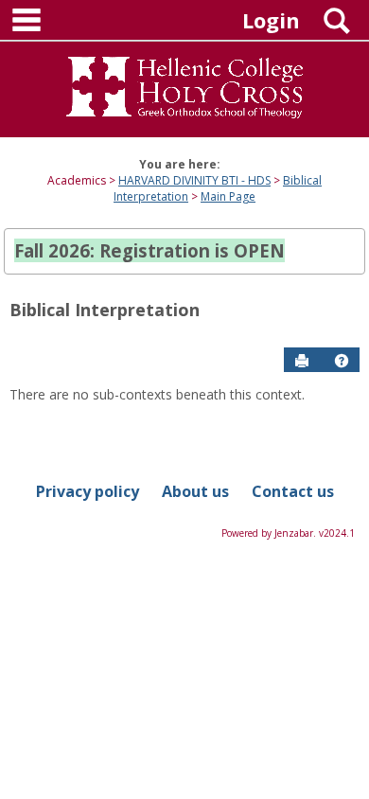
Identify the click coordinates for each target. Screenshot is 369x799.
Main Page (228, 196)
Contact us (293, 491)
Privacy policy (87, 491)
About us (195, 491)
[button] (342, 360)
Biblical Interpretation (104, 309)
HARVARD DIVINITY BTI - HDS (194, 180)
